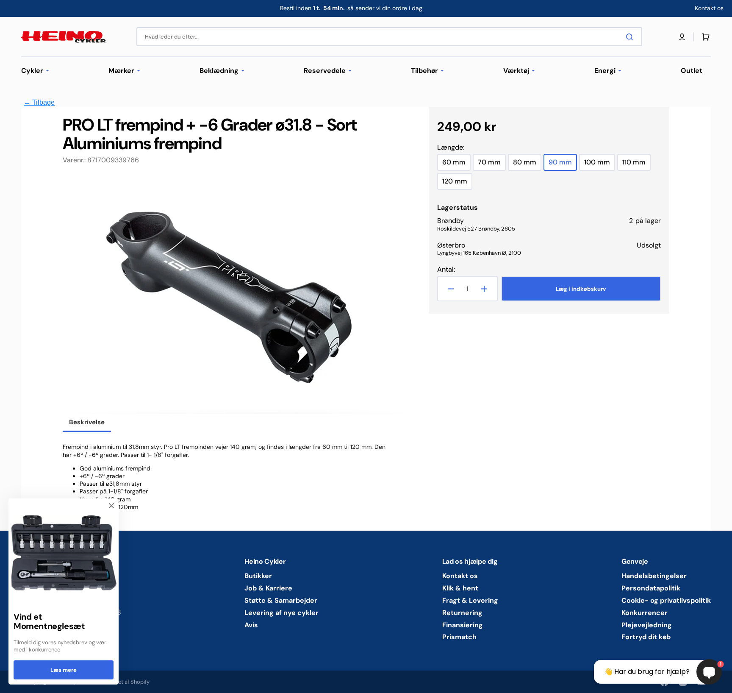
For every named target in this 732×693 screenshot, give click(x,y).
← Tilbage (39, 102)
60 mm (456, 164)
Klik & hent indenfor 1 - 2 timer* (351, 8)
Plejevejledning (646, 625)
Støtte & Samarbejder (280, 600)
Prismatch (459, 636)
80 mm (527, 164)
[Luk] (111, 506)
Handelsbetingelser (654, 576)
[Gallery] (234, 295)
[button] (682, 37)
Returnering (462, 612)
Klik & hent (460, 588)
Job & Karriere (268, 588)
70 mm (492, 164)
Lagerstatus (457, 207)
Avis (251, 625)
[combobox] (389, 36)
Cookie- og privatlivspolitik (666, 600)
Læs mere (63, 670)
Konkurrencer (644, 612)
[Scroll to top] (11, 682)
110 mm (636, 164)
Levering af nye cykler (281, 612)
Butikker (258, 576)
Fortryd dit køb (646, 636)
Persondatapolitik (650, 588)
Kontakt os (460, 576)
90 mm (563, 164)
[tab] (87, 423)
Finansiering (462, 625)
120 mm (457, 183)
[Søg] (631, 37)
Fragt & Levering (470, 600)
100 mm (599, 164)
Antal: (446, 269)
